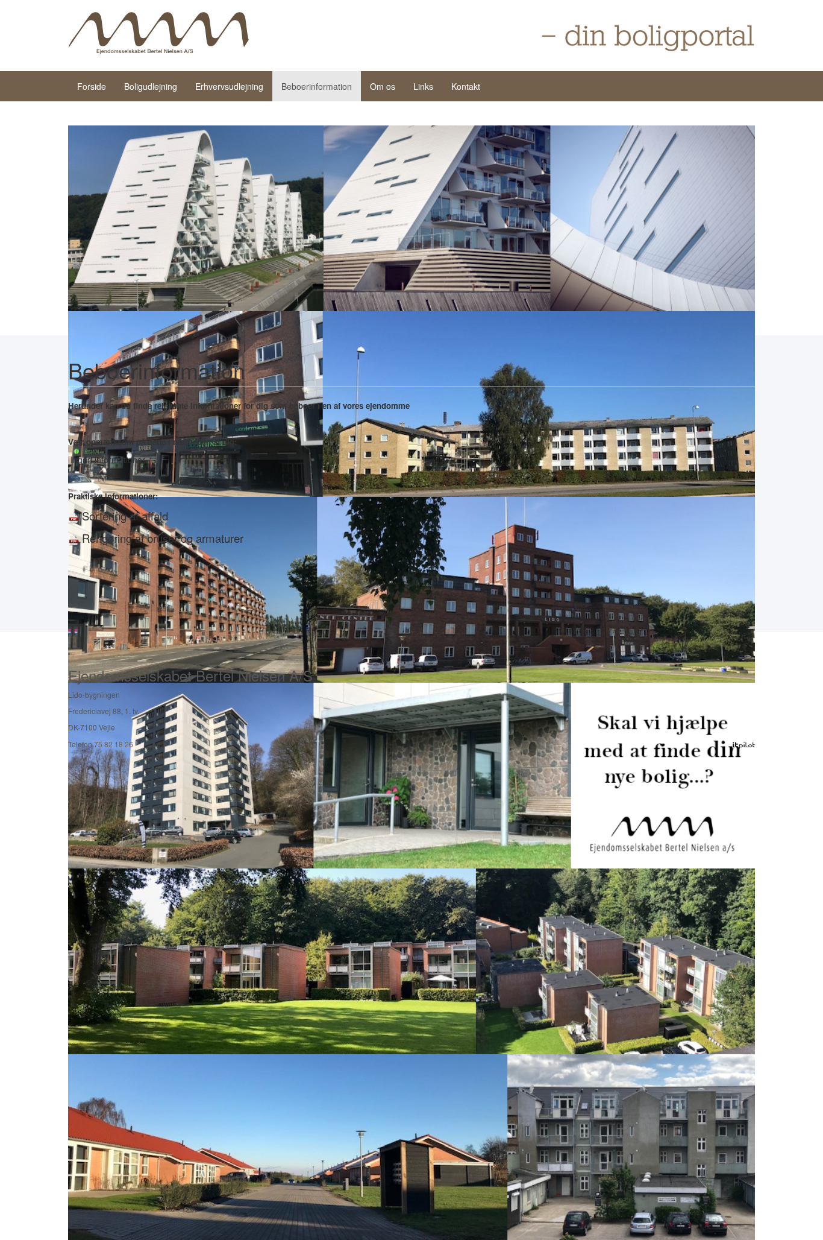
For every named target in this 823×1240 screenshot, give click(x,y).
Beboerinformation (316, 86)
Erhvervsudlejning (229, 86)
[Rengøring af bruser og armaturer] (74, 539)
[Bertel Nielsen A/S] (158, 33)
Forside (91, 86)
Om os (382, 86)
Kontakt (465, 86)
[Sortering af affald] (74, 517)
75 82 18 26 (113, 744)
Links (423, 86)
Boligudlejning (150, 86)
